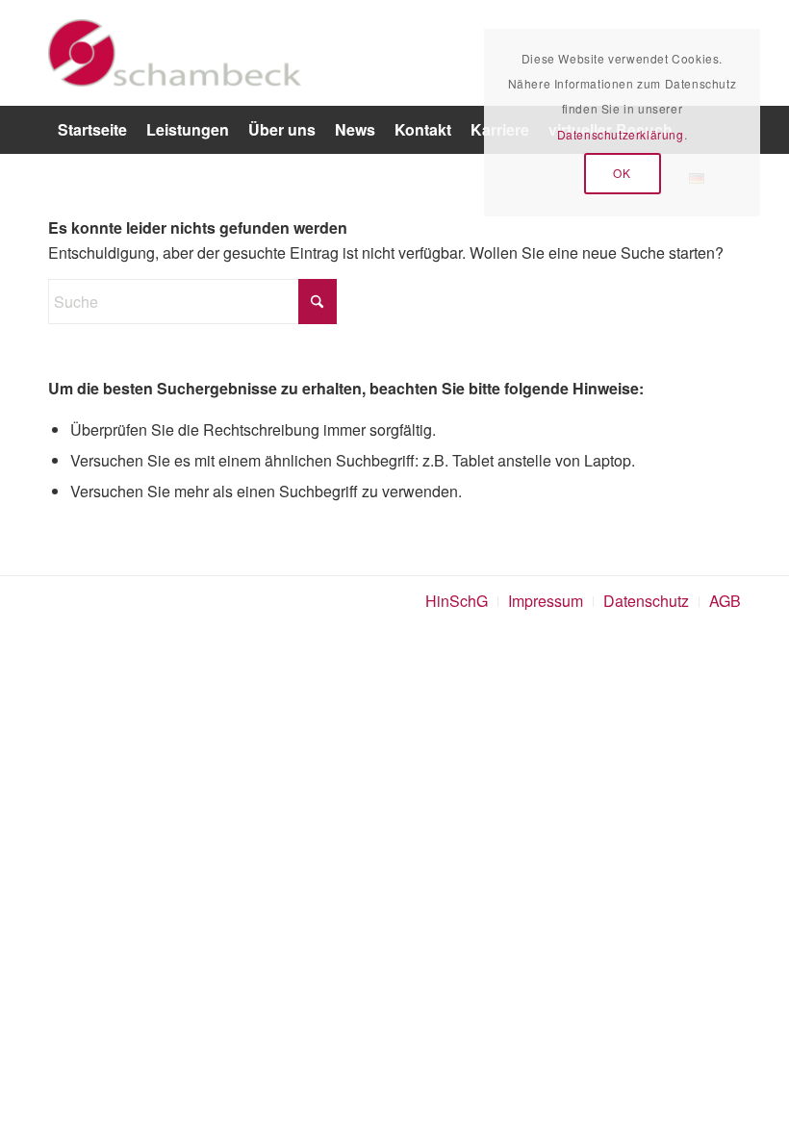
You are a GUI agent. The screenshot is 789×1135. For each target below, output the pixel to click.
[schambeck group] (174, 53)
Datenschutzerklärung (620, 134)
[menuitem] (92, 130)
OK (621, 172)
